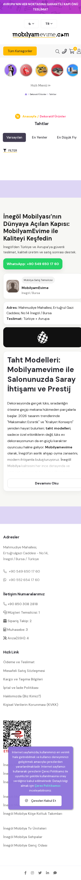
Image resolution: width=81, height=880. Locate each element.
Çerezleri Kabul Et (43, 801)
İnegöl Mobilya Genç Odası (25, 845)
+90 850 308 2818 (22, 604)
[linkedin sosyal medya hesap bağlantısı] (47, 873)
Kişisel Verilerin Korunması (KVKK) (30, 704)
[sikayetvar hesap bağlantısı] (55, 873)
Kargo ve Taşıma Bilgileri (23, 679)
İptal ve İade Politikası (20, 687)
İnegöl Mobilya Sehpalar (22, 837)
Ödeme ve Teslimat (19, 662)
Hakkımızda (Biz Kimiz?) (22, 696)
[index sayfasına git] (26, 94)
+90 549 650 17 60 (24, 571)
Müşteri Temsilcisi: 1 (23, 612)
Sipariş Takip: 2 (19, 621)
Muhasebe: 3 (17, 629)
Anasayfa (29, 116)
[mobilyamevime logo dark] (40, 35)
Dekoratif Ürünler (53, 116)
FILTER (12, 150)
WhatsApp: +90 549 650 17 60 (33, 264)
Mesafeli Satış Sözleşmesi (24, 670)
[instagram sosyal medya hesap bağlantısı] (32, 873)
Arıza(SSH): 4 (18, 638)
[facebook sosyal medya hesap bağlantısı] (25, 873)
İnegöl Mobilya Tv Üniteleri (24, 828)
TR (47, 24)
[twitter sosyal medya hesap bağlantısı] (40, 873)
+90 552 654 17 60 (24, 580)
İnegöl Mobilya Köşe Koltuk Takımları (32, 813)
